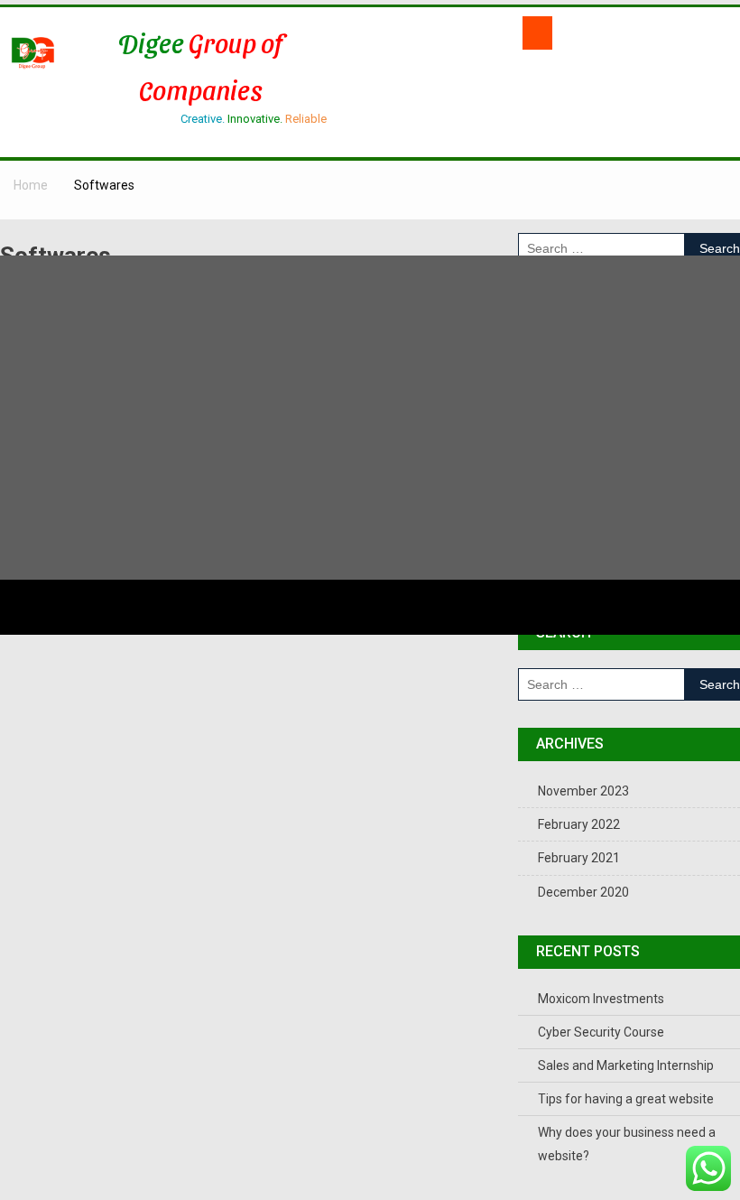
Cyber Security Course (601, 1032)
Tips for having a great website (626, 1099)
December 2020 (583, 892)
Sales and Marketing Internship (626, 1065)
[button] (537, 33)
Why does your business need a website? (627, 1144)
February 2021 (579, 858)
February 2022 (579, 824)
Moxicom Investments (601, 998)
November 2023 (583, 791)
